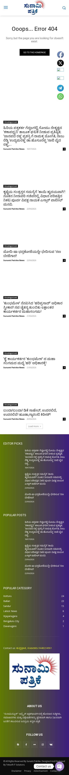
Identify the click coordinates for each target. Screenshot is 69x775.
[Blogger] (18, 744)
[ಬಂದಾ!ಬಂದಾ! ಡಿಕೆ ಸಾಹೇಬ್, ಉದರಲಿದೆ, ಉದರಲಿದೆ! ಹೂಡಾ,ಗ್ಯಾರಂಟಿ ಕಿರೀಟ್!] (34, 390)
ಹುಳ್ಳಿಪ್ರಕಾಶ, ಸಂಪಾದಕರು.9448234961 (34, 648)
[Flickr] (34, 744)
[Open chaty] (59, 766)
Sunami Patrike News (13, 149)
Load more (33, 426)
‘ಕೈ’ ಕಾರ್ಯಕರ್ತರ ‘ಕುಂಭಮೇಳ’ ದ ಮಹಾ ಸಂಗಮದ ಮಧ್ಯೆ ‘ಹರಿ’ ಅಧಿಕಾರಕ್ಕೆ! (29, 361)
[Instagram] (43, 744)
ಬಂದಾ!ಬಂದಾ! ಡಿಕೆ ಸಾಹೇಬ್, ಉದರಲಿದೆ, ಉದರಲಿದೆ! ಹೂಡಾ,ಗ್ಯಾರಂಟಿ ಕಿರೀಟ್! (30, 412)
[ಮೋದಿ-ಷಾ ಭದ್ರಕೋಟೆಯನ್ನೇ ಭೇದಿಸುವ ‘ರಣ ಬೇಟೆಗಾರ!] (34, 231)
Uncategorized (10, 122)
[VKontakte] (51, 744)
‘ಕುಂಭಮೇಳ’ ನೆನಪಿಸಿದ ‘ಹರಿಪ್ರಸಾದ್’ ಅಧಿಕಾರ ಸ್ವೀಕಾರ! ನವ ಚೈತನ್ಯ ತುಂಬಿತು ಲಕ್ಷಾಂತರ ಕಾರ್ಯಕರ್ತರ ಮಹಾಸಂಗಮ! (32, 307)
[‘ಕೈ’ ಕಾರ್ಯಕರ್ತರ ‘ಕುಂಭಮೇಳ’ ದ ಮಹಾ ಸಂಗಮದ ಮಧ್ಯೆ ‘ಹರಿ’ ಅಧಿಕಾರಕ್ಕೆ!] (34, 339)
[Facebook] (26, 744)
